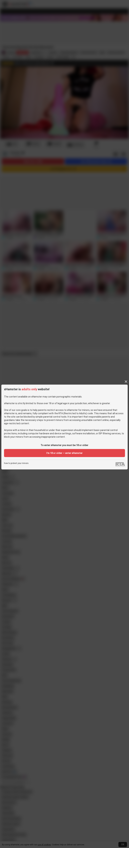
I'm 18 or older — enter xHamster (64, 453)
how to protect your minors (16, 463)
